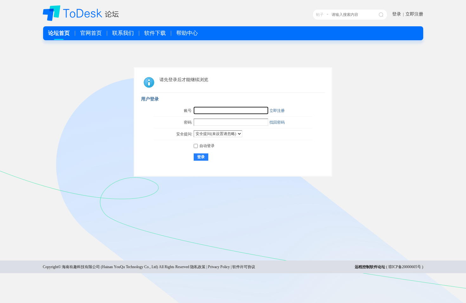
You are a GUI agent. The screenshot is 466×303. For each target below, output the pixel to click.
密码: (188, 122)
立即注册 (414, 14)
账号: (188, 110)
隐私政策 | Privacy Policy (210, 267)
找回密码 (277, 122)
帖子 (320, 14)
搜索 (381, 14)
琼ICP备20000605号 (404, 267)
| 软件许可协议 (242, 267)
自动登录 (207, 146)
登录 (396, 14)
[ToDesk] (81, 19)
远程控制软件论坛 (370, 267)
